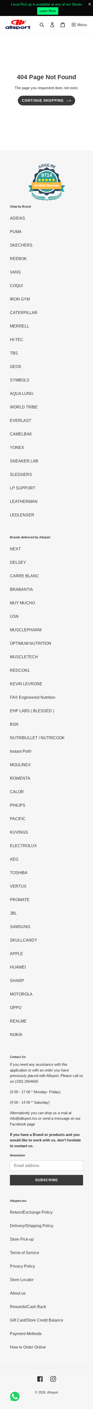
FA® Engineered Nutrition (32, 697)
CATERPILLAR (23, 313)
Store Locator (21, 1280)
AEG (14, 859)
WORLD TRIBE (24, 407)
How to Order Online (28, 1347)
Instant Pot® (20, 751)
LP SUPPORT (22, 488)
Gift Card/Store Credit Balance (36, 1320)
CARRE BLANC (24, 576)
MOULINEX (20, 765)
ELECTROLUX (23, 846)
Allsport (52, 1392)
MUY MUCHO (22, 603)
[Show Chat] (16, 1396)
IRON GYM (20, 299)
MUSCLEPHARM (25, 630)
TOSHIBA (19, 873)
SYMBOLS (19, 380)
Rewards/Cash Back (28, 1307)
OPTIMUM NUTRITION (30, 643)
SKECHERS (21, 245)
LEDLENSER (22, 515)
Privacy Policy (22, 1266)
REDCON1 (20, 670)
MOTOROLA (21, 994)
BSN (14, 724)
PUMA (16, 232)
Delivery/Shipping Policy (31, 1226)
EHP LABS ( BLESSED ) (32, 711)
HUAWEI (18, 967)
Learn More (48, 11)
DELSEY (18, 562)
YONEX (17, 447)
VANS (15, 272)
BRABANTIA (21, 589)
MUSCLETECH (24, 657)
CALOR (17, 792)
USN (14, 616)
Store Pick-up (22, 1239)
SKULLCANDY (23, 940)
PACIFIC (18, 819)
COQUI (16, 286)
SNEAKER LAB (24, 461)
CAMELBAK (21, 434)
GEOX (15, 366)
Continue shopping (43, 100)
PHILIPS (17, 805)
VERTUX (18, 886)
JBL (13, 913)
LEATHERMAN (23, 501)
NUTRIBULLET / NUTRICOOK (37, 738)
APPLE (16, 954)
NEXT (15, 549)
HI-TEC (16, 340)
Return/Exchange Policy (31, 1212)
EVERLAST (20, 420)
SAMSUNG (20, 927)
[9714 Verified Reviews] (46, 202)
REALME (18, 1021)
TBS (14, 353)
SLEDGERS (21, 474)
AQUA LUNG (21, 393)
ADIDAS (17, 218)
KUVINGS (19, 832)
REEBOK (18, 259)
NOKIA (16, 1035)
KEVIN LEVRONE (26, 684)
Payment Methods (26, 1334)
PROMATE (20, 900)
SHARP (17, 981)
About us (18, 1293)
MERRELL (19, 326)
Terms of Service (24, 1253)
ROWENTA (20, 778)
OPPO (15, 1008)
